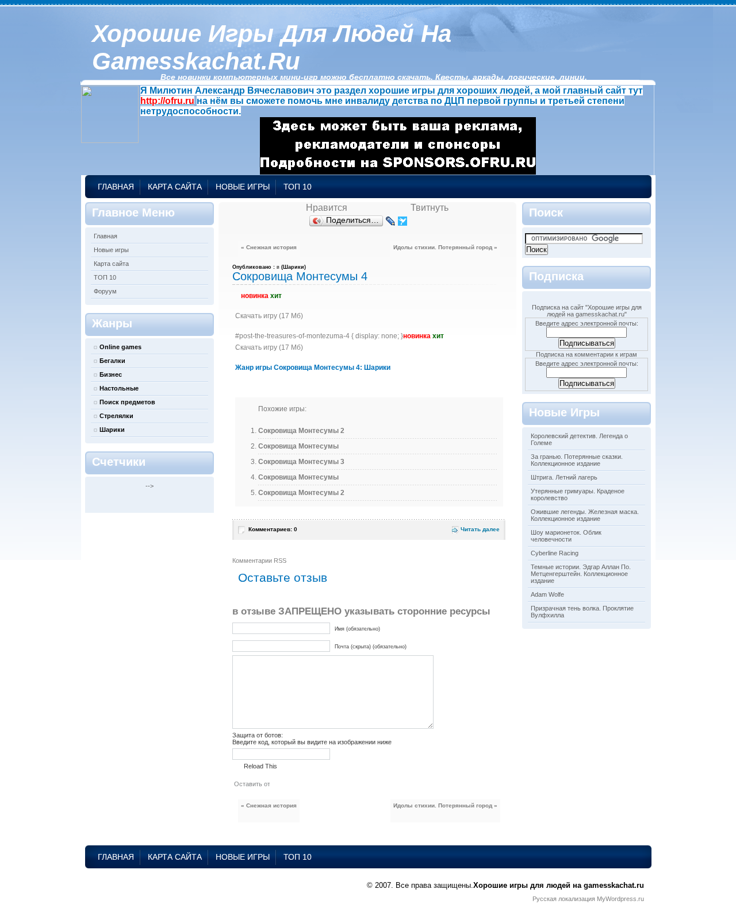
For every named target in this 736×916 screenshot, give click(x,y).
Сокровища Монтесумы (298, 446)
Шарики (112, 429)
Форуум (105, 291)
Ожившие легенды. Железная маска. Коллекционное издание (585, 515)
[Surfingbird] (403, 221)
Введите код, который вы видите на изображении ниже (312, 742)
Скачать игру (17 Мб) (269, 316)
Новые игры (243, 186)
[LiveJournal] (391, 221)
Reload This (260, 766)
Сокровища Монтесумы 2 (301, 431)
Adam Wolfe (547, 594)
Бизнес (110, 374)
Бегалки (112, 360)
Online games (120, 346)
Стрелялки (116, 415)
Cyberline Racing (554, 553)
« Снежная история (269, 247)
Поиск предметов (127, 402)
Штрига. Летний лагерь (564, 477)
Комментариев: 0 (272, 529)
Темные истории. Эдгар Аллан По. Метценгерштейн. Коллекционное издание (581, 573)
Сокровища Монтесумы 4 (299, 276)
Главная (116, 186)
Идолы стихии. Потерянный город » (445, 247)
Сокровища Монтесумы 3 (301, 462)
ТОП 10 (297, 186)
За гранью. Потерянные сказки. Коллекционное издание (577, 460)
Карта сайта (175, 186)
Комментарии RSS (259, 560)
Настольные (119, 388)
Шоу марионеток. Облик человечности (566, 536)
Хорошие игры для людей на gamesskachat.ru (271, 47)
